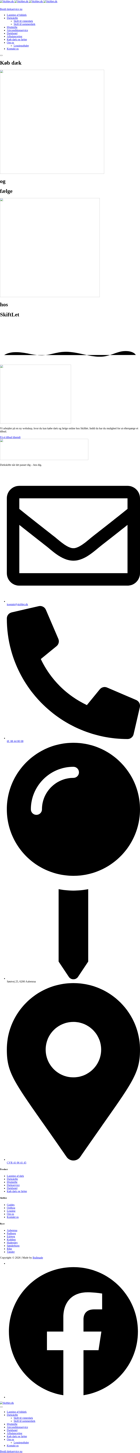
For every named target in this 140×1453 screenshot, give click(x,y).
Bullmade (38, 1257)
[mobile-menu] (1, 55)
